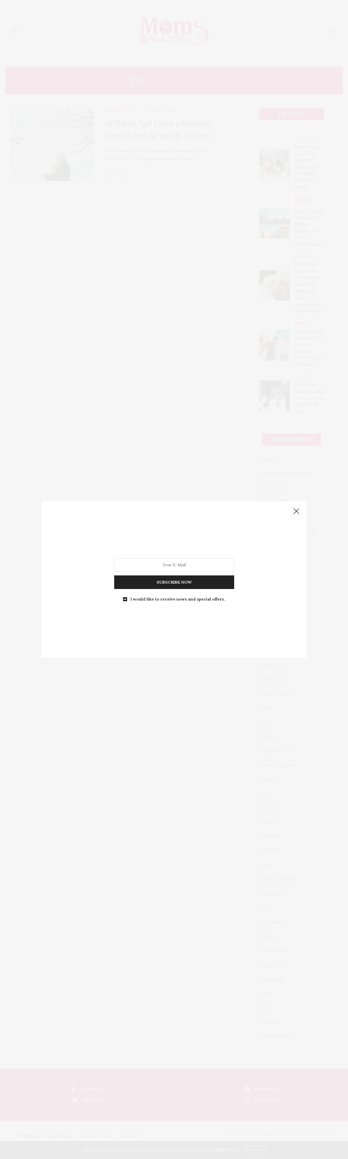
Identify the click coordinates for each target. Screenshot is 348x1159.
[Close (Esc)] (296, 511)
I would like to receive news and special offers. (177, 599)
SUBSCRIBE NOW (174, 582)
